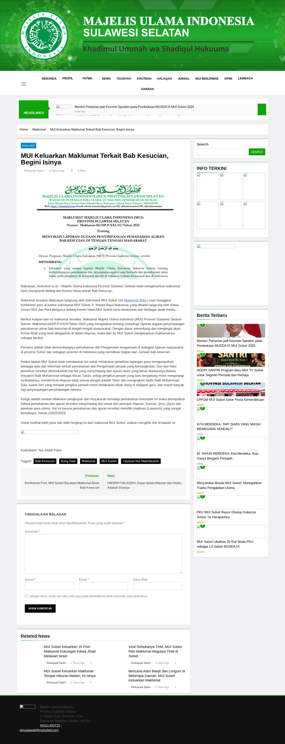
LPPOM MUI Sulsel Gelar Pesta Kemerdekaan (230, 399)
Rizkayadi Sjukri (34, 170)
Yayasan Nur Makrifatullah (141, 461)
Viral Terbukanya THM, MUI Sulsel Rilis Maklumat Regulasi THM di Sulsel (155, 651)
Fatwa (87, 78)
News (106, 78)
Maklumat (28, 145)
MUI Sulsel (109, 461)
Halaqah (164, 78)
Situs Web (140, 579)
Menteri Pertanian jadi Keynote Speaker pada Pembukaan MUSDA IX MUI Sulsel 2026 (134, 106)
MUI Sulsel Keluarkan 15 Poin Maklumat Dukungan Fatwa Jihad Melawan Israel (70, 651)
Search (202, 144)
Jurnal (184, 78)
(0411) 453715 (50, 725)
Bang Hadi (68, 461)
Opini (228, 78)
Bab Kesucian (45, 461)
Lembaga (245, 78)
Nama (30, 579)
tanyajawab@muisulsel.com (39, 730)
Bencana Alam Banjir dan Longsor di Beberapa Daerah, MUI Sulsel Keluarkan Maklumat (157, 675)
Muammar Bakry (136, 300)
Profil (67, 78)
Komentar (32, 531)
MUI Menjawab (206, 78)
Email (84, 579)
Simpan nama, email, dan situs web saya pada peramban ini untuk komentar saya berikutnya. (88, 596)
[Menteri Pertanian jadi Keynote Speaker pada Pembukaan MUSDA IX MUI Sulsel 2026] (63, 112)
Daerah (147, 89)
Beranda (49, 78)
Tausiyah (124, 78)
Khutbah (144, 78)
